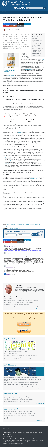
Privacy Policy (6, 429)
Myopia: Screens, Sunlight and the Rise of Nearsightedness (18, 411)
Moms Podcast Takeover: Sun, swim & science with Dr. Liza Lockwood (20, 384)
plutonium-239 (34, 196)
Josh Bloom (10, 29)
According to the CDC (35, 178)
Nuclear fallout (16, 226)
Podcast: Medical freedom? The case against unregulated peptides (19, 386)
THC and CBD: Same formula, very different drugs (16, 298)
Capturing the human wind (10, 353)
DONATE (24, 323)
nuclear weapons (11, 224)
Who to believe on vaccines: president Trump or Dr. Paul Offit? (18, 302)
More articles (39, 403)
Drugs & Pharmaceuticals (15, 228)
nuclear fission (10, 75)
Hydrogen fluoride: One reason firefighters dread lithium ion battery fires (21, 300)
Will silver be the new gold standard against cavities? (16, 304)
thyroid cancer (8, 226)
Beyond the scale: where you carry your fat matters (16, 357)
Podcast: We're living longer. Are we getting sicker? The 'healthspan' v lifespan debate (22, 380)
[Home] (17, 3)
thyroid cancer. (28, 69)
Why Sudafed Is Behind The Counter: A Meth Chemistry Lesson (37, 50)
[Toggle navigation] (4, 12)
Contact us (12, 429)
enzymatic (20, 132)
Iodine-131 (37, 224)
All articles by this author (37, 308)
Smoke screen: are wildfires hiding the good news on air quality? (19, 415)
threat (42, 59)
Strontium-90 (8, 160)
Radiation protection (29, 224)
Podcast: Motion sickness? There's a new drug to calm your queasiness (20, 377)
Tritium (7, 163)
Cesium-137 (8, 157)
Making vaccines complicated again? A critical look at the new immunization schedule (21, 417)
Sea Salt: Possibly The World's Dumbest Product (37, 45)
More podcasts (39, 388)
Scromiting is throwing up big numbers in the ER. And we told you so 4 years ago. (23, 306)
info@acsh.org (9, 435)
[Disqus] (24, 259)
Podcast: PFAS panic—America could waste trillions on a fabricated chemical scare (23, 382)
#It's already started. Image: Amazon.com (9, 71)
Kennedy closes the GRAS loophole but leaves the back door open (19, 358)
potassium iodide (20, 224)
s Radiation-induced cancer (37, 226)
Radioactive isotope (25, 226)
